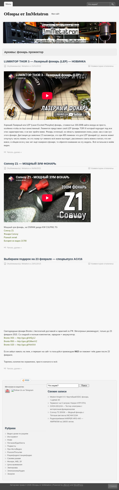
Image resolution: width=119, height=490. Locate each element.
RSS (27, 380)
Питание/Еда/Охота (16, 443)
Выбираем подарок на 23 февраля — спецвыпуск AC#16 (43, 259)
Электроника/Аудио (16, 471)
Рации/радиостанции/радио (19, 455)
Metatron (25, 66)
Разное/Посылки (14, 452)
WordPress (78, 485)
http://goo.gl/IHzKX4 (26, 345)
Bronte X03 (9, 338)
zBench (66, 485)
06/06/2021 (36, 168)
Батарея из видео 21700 (15, 241)
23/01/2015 (36, 264)
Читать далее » (14, 152)
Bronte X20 (9, 345)
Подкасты (11, 446)
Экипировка (12, 468)
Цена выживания (14, 465)
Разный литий (10, 237)
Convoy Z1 (9, 230)
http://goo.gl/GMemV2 (27, 341)
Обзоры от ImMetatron (26, 14)
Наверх (113, 486)
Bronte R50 (9, 341)
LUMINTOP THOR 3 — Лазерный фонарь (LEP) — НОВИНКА (45, 61)
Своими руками (14, 458)
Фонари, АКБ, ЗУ (14, 461)
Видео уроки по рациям (17, 434)
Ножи (9, 440)
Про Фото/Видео (14, 449)
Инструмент (12, 437)
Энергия (11, 474)
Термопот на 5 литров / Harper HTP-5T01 (68, 403)
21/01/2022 (36, 66)
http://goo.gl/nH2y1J (26, 338)
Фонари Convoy (11, 234)
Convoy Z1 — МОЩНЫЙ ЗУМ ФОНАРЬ (30, 163)
